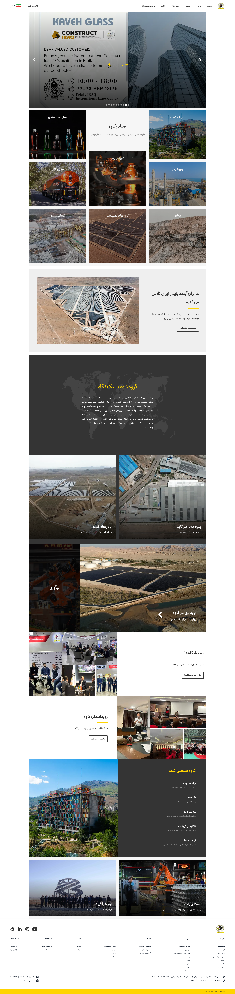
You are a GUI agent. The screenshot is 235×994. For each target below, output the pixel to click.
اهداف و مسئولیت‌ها (110, 946)
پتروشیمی (187, 967)
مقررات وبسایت (14, 949)
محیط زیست (113, 949)
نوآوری (198, 6)
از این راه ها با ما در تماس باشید (99, 909)
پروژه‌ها (223, 960)
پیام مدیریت (221, 946)
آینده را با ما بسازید (145, 953)
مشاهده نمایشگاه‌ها (192, 675)
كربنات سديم (186, 957)
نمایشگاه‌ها (78, 949)
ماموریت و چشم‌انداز (188, 328)
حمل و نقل (187, 971)
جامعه (115, 953)
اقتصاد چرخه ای (112, 957)
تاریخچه (223, 949)
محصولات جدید (146, 949)
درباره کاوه (174, 6)
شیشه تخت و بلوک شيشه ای (182, 953)
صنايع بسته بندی (185, 960)
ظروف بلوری (187, 949)
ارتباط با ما (49, 949)
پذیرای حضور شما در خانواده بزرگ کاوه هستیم (182, 909)
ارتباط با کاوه (33, 6)
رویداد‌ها (78, 946)
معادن (188, 964)
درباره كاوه (222, 938)
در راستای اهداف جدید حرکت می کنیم (96, 532)
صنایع (209, 6)
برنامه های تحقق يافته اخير (190, 532)
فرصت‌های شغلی (148, 6)
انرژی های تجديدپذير (184, 946)
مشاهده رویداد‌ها (98, 739)
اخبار (163, 6)
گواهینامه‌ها (221, 964)
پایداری (187, 6)
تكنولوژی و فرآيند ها (145, 946)
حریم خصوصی (15, 946)
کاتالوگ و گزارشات (220, 967)
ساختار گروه (221, 953)
